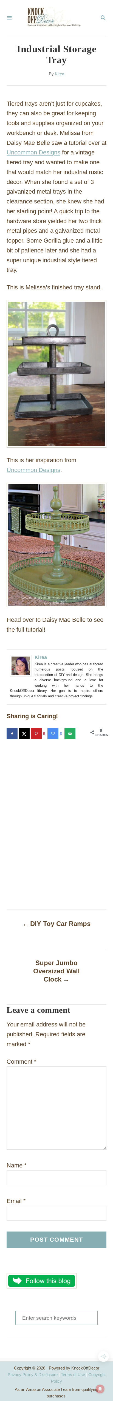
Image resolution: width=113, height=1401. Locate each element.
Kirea (59, 74)
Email (16, 1201)
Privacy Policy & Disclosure (33, 1374)
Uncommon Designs (33, 152)
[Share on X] (25, 733)
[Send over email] (70, 733)
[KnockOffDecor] (56, 18)
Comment (21, 1061)
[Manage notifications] (100, 1389)
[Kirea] (21, 680)
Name (17, 1165)
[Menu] (9, 18)
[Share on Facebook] (13, 733)
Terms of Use (73, 1374)
